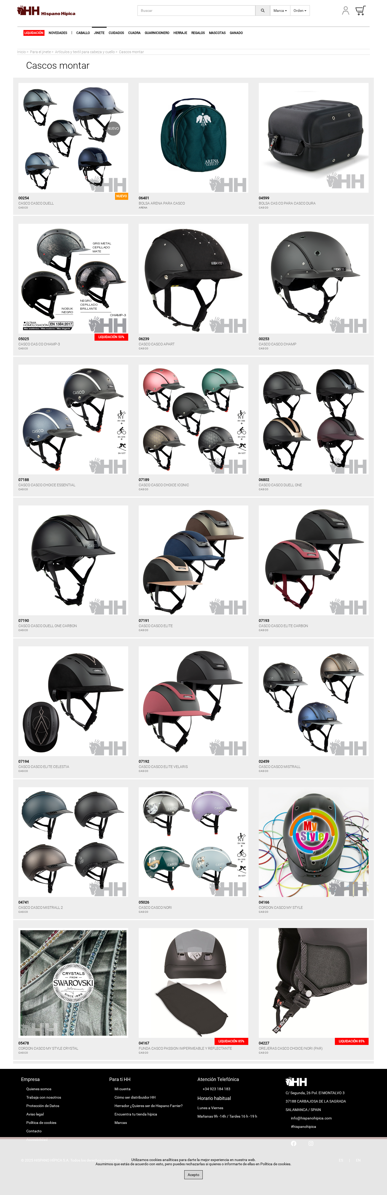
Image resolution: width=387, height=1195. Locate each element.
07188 (23, 480)
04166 (264, 902)
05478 (23, 1043)
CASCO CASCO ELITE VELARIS (163, 767)
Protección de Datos (42, 1106)
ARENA (143, 207)
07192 (144, 761)
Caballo (83, 33)
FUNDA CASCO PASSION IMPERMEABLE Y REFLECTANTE (185, 1048)
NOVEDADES (58, 33)
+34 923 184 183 (216, 1089)
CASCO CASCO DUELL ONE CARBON (47, 626)
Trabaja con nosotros (43, 1097)
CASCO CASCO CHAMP (277, 344)
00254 (23, 198)
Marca (279, 10)
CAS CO (23, 207)
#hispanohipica (303, 1126)
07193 (264, 620)
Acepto (193, 1175)
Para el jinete (40, 52)
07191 (144, 620)
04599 (264, 198)
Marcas (121, 1122)
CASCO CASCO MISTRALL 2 (40, 907)
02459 (264, 761)
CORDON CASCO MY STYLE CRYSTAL (48, 1048)
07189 (144, 480)
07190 (23, 620)
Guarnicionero (157, 33)
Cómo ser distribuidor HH (135, 1097)
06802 (264, 480)
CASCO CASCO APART (157, 344)
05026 (144, 902)
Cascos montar (131, 52)
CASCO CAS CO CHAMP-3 (39, 344)
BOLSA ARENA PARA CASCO (162, 203)
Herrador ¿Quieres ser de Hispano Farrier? (149, 1106)
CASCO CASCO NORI (155, 907)
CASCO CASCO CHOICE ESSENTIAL (46, 485)
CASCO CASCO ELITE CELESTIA (43, 767)
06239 (144, 339)
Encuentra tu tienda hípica (136, 1114)
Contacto (34, 1131)
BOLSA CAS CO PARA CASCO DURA (287, 203)
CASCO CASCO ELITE (156, 626)
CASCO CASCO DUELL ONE (280, 485)
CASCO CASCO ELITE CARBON (283, 626)
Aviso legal (35, 1114)
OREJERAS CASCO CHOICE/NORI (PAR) (291, 1048)
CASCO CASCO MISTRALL (279, 767)
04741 (23, 902)
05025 (23, 339)
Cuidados (116, 33)
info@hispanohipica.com (311, 1118)
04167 (144, 1043)
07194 (23, 761)
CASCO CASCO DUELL (36, 203)
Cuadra (134, 33)
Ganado (236, 33)
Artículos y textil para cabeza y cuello (85, 52)
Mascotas (217, 33)
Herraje (180, 33)
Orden (299, 10)
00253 (264, 339)
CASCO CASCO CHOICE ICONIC (164, 485)
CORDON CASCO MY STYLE (281, 907)
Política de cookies (41, 1122)
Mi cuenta (123, 1089)
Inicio (21, 52)
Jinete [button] (99, 33)
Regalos (198, 33)
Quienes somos (38, 1089)
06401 (144, 198)
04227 (264, 1043)
